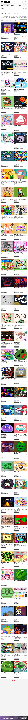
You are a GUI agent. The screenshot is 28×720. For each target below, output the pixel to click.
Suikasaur (16, 526)
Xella (1, 637)
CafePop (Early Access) (5, 452)
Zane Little (2, 474)
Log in (25, 1)
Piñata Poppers (17, 508)
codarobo (2, 454)
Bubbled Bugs (17, 161)
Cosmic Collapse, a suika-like (20, 33)
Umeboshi (2, 55)
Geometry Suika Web (5, 33)
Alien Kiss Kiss (4, 397)
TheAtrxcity (3, 290)
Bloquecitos (16, 71)
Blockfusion (16, 180)
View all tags (15, 13)
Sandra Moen (3, 308)
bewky (2, 273)
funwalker (16, 55)
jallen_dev (16, 308)
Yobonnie (16, 474)
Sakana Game (3, 616)
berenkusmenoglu (17, 601)
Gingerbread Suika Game (6, 324)
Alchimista (3, 508)
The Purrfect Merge (18, 598)
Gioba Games (16, 146)
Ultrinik (2, 382)
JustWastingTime (17, 436)
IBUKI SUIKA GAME (5, 52)
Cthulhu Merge (17, 125)
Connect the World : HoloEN (20, 434)
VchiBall (16, 654)
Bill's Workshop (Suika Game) (7, 544)
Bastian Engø (16, 400)
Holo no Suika (4, 143)
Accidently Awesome (18, 182)
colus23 (2, 200)
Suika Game (3, 672)
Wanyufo (2, 127)
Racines (2, 510)
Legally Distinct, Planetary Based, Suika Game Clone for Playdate (7, 72)
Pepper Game (17, 360)
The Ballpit (3, 342)
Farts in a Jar (3, 305)
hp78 (15, 290)
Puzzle (23, 10)
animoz (15, 489)
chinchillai (16, 362)
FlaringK (2, 91)
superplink (2, 527)
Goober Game (4, 471)
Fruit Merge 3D (17, 672)
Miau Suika (3, 125)
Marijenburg (3, 545)
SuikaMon (3, 252)
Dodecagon (16, 544)
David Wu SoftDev (4, 182)
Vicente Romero (17, 164)
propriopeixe (3, 326)
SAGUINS (16, 418)
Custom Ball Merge (5, 180)
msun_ (15, 326)
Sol (14, 656)
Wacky (15, 619)
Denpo (2, 161)
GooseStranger (17, 528)
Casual (2, 13)
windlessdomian (17, 344)
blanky (2, 491)
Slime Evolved (17, 216)
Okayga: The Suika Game (19, 324)
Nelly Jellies (3, 416)
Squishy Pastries (4, 526)
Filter (26, 5)
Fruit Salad (3, 216)
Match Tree (16, 198)
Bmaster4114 (16, 90)
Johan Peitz (16, 37)
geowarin (16, 492)
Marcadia (16, 236)
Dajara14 (2, 254)
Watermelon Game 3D (5, 635)
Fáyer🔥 (15, 73)
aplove (15, 127)
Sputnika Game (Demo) (19, 107)
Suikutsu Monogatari (18, 471)
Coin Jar (16, 305)
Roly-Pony (3, 107)
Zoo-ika (16, 52)
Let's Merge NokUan (18, 416)
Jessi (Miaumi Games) (4, 109)
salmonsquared (3, 619)
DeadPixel (2, 218)
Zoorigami (16, 616)
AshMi (15, 674)
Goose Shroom (17, 564)
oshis (15, 581)
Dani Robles (16, 455)
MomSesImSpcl (3, 564)
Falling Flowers (17, 234)
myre (15, 380)
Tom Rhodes (3, 74)
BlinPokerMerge (4, 489)
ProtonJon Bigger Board (19, 89)
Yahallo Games (17, 218)
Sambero (2, 399)
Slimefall (16, 270)
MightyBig (2, 418)
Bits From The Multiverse (5, 656)
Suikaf (2, 580)
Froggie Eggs (3, 360)
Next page (13, 680)
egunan (15, 109)
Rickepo (2, 674)
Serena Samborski (4, 362)
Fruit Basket (3, 234)
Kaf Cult (2, 582)
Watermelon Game (5, 562)
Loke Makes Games (4, 344)
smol (15, 378)
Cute (9, 13)
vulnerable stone (17, 638)
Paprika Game (17, 342)
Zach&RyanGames (17, 254)
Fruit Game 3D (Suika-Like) (6, 270)
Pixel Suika (16, 562)
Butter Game (3, 198)
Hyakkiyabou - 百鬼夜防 (19, 287)
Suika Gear (16, 397)
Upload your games (23, 19)
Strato (2, 164)
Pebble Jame (17, 143)
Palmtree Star (3, 601)
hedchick (16, 271)
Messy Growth (4, 654)
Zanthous (2, 36)
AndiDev (15, 200)
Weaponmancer (4, 287)
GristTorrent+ (4, 89)
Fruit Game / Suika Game (19, 580)
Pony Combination (18, 252)
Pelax (15, 546)
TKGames (2, 144)
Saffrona (2, 236)
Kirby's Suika (3, 598)
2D (18, 10)
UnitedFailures (17, 510)
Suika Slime (3, 434)
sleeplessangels (3, 436)
